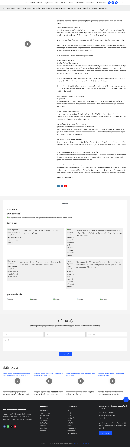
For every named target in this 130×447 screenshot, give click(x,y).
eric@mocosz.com (106, 418)
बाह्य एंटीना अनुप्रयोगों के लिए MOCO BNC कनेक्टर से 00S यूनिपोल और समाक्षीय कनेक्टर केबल (48, 393)
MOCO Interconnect (9, 8)
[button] (106, 2)
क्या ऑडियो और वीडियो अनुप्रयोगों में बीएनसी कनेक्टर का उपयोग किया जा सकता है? (110, 393)
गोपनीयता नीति (85, 443)
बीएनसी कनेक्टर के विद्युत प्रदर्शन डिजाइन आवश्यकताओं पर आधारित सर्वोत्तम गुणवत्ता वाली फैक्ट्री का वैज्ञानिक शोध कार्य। (16, 393)
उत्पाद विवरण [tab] (65, 204)
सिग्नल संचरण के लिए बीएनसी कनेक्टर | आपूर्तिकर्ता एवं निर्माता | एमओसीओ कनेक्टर (80, 393)
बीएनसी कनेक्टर (37, 8)
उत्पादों (19, 8)
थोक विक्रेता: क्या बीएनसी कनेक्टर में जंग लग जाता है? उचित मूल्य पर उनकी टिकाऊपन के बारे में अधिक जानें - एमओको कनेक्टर (75, 8)
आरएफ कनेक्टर (27, 8)
